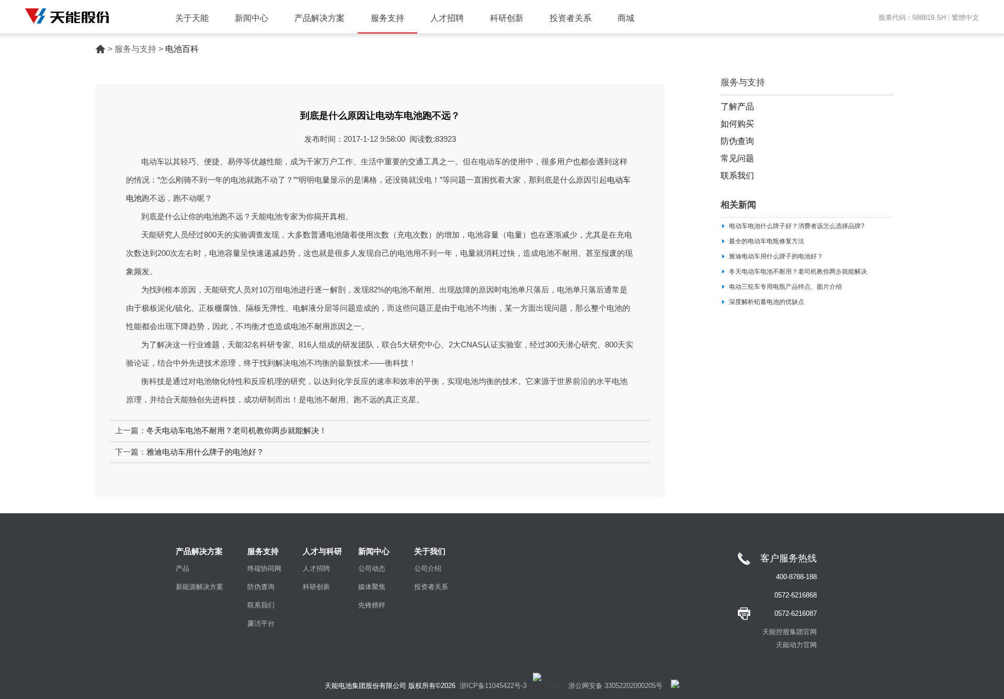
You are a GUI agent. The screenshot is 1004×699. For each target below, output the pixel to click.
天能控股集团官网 (789, 632)
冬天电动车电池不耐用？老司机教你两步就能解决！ (236, 430)
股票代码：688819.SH (912, 17)
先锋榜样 (371, 605)
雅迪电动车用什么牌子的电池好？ (205, 452)
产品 (182, 568)
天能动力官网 (796, 645)
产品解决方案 (319, 18)
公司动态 (371, 568)
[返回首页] (100, 48)
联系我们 (737, 175)
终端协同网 (264, 568)
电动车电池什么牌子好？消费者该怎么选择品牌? (796, 226)
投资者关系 (570, 18)
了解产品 (737, 106)
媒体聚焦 (371, 587)
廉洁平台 (261, 623)
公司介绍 (427, 568)
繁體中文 (965, 17)
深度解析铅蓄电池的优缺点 (766, 302)
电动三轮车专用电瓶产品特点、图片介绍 (785, 286)
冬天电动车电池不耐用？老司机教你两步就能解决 (798, 271)
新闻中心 (251, 18)
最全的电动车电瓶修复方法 (766, 241)
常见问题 (737, 158)
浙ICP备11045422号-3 (493, 686)
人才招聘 (447, 18)
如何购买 (737, 123)
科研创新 (506, 18)
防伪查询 (737, 141)
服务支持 (387, 18)
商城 (626, 18)
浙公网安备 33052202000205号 (615, 686)
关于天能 (192, 18)
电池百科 (182, 48)
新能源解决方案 (199, 587)
